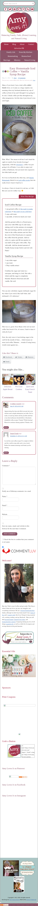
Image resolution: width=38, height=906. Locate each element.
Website (4, 514)
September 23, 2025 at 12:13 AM (18, 436)
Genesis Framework (31, 899)
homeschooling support (9, 622)
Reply (6, 427)
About (22, 44)
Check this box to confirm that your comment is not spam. (18, 540)
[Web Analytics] (23, 777)
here (34, 80)
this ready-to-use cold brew (23, 211)
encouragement (9, 619)
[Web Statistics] (4, 905)
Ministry (17, 60)
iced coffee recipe (24, 180)
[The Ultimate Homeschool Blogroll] (27, 875)
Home (6, 44)
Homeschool (26, 56)
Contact (31, 44)
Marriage (6, 60)
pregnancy (19, 164)
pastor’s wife (11, 615)
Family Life (11, 52)
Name (4, 496)
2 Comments (21, 78)
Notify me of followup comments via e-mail (16, 491)
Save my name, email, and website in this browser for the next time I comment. (15, 527)
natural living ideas (19, 619)
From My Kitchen (25, 52)
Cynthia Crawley (16, 404)
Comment (6, 465)
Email (4, 505)
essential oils (9, 624)
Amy (15, 78)
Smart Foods (14, 433)
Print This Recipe (27, 196)
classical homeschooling (28, 610)
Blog (14, 44)
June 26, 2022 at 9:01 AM (16, 406)
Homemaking (13, 56)
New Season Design (15, 899)
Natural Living (29, 60)
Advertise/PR (19, 48)
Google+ (18, 779)
